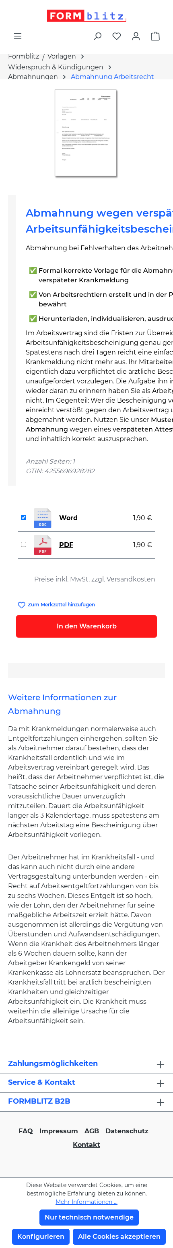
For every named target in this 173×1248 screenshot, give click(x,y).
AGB (91, 1131)
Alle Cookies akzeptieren (119, 1236)
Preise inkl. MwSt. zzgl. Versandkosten (94, 579)
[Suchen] (97, 36)
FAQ (26, 1131)
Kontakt (86, 1145)
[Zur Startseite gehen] (86, 16)
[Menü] (17, 36)
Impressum (58, 1131)
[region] (86, 134)
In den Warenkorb (87, 626)
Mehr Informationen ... (86, 1201)
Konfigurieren (40, 1236)
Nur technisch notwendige (89, 1217)
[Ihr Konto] (136, 36)
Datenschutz (126, 1131)
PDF (66, 545)
